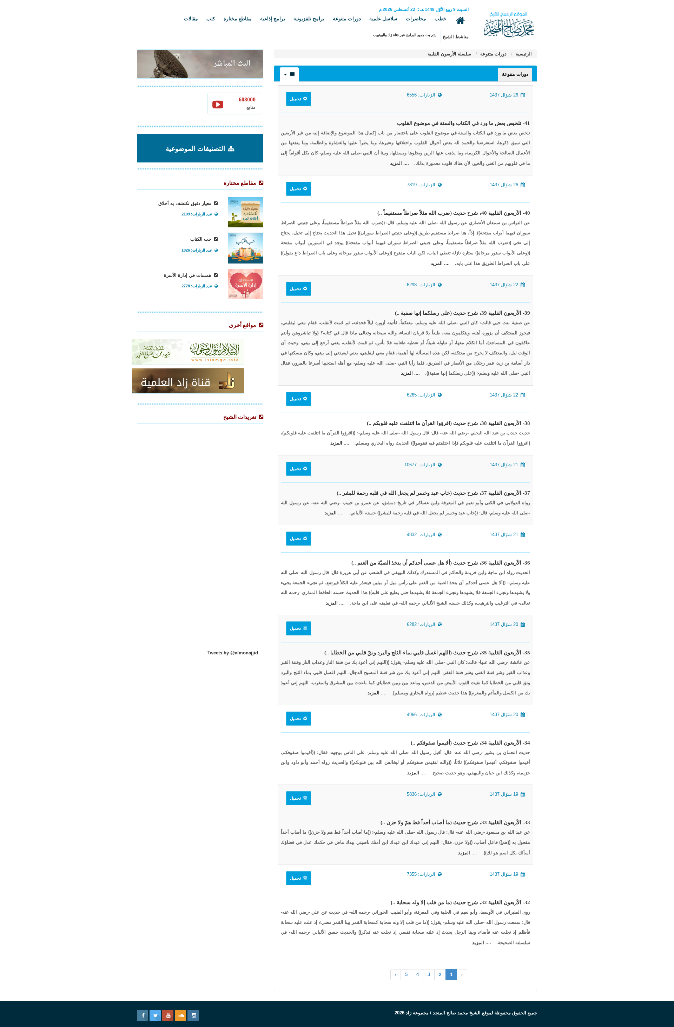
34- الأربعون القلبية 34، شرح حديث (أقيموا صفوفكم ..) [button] (470, 743)
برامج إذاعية (272, 18)
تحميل (296, 98)
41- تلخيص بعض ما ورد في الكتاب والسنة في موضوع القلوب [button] (463, 123)
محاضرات (416, 18)
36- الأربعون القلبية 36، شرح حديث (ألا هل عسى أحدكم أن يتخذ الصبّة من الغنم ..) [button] (440, 563)
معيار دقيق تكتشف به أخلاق (185, 203)
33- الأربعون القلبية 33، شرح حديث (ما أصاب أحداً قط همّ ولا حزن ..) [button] (455, 822)
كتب (210, 18)
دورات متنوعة (347, 18)
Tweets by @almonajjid (232, 652)
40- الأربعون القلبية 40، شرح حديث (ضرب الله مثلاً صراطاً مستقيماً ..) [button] (453, 213)
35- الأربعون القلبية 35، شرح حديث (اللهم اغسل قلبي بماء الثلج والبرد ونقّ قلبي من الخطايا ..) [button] (427, 652)
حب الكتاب (201, 239)
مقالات (191, 18)
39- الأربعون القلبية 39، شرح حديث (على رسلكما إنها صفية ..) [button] (462, 313)
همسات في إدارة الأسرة (188, 275)
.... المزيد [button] (399, 163)
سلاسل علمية (383, 18)
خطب (441, 18)
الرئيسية (523, 53)
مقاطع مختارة (238, 18)
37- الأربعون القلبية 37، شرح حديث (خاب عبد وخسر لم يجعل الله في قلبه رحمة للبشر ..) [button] (433, 493)
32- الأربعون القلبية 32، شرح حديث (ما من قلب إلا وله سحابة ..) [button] (460, 902)
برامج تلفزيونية (308, 18)
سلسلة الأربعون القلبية (449, 53)
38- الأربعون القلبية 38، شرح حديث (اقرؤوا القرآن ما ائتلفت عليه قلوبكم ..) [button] (448, 423)
